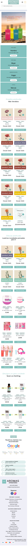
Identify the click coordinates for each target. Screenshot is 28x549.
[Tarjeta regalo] (20, 214)
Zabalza (20, 173)
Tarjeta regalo (20, 222)
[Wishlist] (10, 115)
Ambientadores (13, 511)
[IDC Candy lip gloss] (20, 326)
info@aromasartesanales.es (13, 487)
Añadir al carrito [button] (7, 316)
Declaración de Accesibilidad (13, 533)
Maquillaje (9, 359)
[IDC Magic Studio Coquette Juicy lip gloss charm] (7, 351)
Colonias (7, 283)
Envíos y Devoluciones (13, 528)
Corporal (9, 306)
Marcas (4, 306)
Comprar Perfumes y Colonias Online (13, 499)
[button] (25, 2)
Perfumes (5, 121)
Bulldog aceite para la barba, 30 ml (7, 399)
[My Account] (22, 2)
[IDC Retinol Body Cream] (7, 299)
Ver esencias (13, 55)
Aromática (9, 258)
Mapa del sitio (13, 534)
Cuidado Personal (6, 307)
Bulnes (20, 148)
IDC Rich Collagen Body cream (20, 311)
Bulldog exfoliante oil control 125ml (7, 424)
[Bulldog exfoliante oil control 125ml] (7, 414)
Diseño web (17, 540)
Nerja (7, 223)
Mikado (13, 512)
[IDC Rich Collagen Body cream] (20, 299)
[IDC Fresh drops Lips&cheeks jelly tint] (7, 326)
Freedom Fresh (20, 284)
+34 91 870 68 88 (13, 485)
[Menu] (2, 2)
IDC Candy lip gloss (20, 335)
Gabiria (7, 198)
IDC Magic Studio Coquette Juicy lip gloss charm (7, 361)
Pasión (7, 284)
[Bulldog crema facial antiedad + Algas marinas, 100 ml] (20, 388)
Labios (4, 359)
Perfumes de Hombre (13, 502)
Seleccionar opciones (7, 129)
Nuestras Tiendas (13, 526)
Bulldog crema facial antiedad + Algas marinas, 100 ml (20, 399)
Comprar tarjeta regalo (20, 229)
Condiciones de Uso (13, 529)
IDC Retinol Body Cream (7, 310)
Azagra (7, 173)
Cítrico (22, 258)
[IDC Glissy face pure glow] (20, 351)
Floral (9, 121)
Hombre (7, 259)
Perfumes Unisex (13, 504)
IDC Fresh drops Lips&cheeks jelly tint (7, 336)
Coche (13, 517)
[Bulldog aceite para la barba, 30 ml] (7, 388)
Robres (7, 261)
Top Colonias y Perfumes (13, 506)
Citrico (22, 196)
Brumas (13, 514)
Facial (21, 359)
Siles (20, 261)
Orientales (7, 171)
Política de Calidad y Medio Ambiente (13, 536)
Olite (7, 148)
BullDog (5, 421)
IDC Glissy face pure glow (20, 361)
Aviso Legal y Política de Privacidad (13, 531)
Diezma (20, 198)
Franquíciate (13, 524)
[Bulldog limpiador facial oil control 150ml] (20, 414)
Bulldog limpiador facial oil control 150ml (20, 424)
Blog (14, 523)
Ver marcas (13, 92)
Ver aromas (13, 80)
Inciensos (13, 516)
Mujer (7, 122)
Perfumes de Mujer (13, 501)
